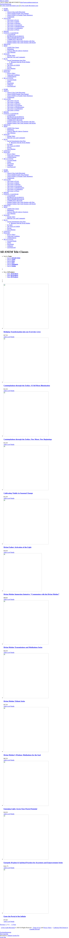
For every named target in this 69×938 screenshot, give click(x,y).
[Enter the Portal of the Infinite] (36, 891)
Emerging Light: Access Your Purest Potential (20, 809)
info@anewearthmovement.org (29, 2)
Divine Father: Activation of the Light (17, 547)
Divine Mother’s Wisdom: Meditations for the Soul (22, 755)
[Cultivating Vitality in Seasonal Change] (36, 468)
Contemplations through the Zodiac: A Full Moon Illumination (27, 385)
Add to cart (7, 337)
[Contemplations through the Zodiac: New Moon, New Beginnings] (36, 414)
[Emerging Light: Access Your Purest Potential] (36, 783)
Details (12, 337)
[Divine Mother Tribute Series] (36, 676)
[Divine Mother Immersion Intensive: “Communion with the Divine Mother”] (36, 572)
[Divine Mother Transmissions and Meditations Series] (36, 622)
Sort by (13, 258)
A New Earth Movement (8, 927)
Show (12, 273)
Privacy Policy (47, 927)
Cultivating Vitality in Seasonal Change (18, 493)
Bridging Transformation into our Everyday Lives (22, 332)
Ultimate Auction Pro (13, 935)
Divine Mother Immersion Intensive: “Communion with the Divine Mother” (31, 594)
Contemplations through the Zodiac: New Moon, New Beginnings (28, 439)
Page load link (4, 934)
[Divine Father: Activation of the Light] (36, 522)
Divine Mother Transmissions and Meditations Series (23, 647)
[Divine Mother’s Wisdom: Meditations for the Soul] (36, 729)
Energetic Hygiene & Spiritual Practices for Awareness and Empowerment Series (33, 863)
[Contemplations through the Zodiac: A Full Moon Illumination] (36, 360)
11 (12, 924)
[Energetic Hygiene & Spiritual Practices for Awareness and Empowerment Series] (36, 837)
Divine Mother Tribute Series (14, 701)
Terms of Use (37, 927)
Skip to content (4, 1)
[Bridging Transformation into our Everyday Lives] (36, 306)
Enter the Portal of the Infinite (15, 916)
